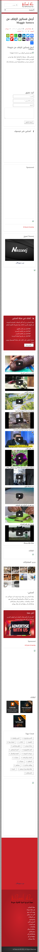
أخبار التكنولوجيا (27, 750)
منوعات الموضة (27, 753)
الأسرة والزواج (28, 738)
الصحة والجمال (15, 753)
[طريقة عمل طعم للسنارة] (19, 514)
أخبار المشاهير (15, 750)
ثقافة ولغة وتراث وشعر (26, 769)
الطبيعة (30, 742)
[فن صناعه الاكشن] (19, 382)
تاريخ (13, 769)
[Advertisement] (19, 194)
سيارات (16, 757)
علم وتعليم (29, 773)
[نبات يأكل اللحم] (19, 439)
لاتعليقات (19, 31)
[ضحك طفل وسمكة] (19, 533)
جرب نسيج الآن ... (19, 883)
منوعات (21, 761)
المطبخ (30, 761)
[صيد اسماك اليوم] (19, 477)
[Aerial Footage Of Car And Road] (19, 401)
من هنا (28, 345)
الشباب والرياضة (27, 757)
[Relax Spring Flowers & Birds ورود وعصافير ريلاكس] (19, 458)
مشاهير (18, 765)
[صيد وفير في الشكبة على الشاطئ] (19, 496)
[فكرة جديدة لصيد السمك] (19, 364)
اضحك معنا (11, 742)
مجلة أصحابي (28, 29)
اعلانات (21, 742)
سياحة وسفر (28, 746)
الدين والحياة (15, 738)
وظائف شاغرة (28, 765)
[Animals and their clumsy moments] (19, 420)
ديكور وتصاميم (16, 746)
